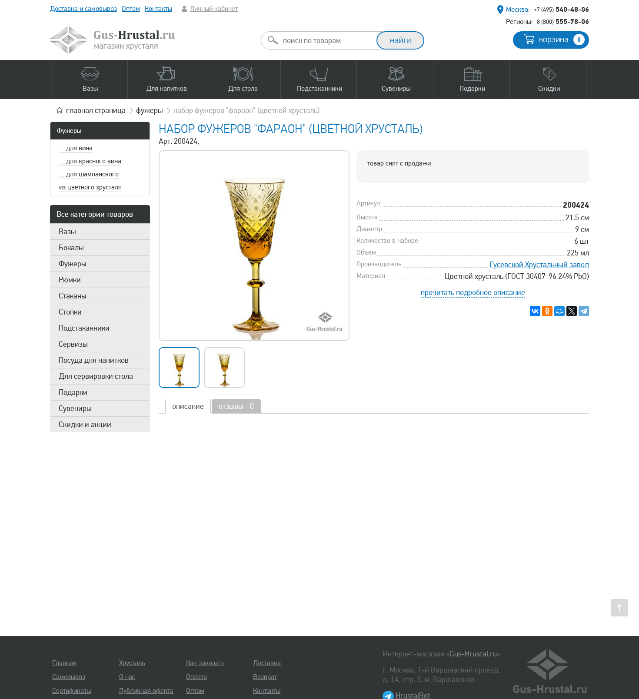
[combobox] (326, 40)
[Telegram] (584, 311)
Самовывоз (68, 676)
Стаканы (73, 296)
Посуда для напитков (94, 360)
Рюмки (70, 280)
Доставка (267, 663)
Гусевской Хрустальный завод (539, 264)
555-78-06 (563, 21)
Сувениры (75, 408)
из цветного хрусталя (90, 187)
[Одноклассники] (547, 311)
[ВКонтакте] (535, 311)
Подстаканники (84, 328)
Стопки (70, 312)
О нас (127, 676)
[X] (571, 311)
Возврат (265, 676)
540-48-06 (561, 9)
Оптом (131, 8)
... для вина (76, 148)
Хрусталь (132, 663)
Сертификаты (71, 690)
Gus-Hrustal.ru (473, 654)
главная (96, 110)
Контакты (158, 8)
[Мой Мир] (559, 311)
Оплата (196, 676)
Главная (64, 663)
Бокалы (71, 247)
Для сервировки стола (96, 376)
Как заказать (205, 663)
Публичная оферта (146, 690)
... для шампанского (89, 174)
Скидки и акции (85, 424)
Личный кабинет (214, 8)
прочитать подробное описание (473, 292)
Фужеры (69, 130)
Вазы (67, 231)
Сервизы (73, 344)
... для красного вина (90, 161)
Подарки (73, 392)
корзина (560, 39)
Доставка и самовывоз (83, 8)
